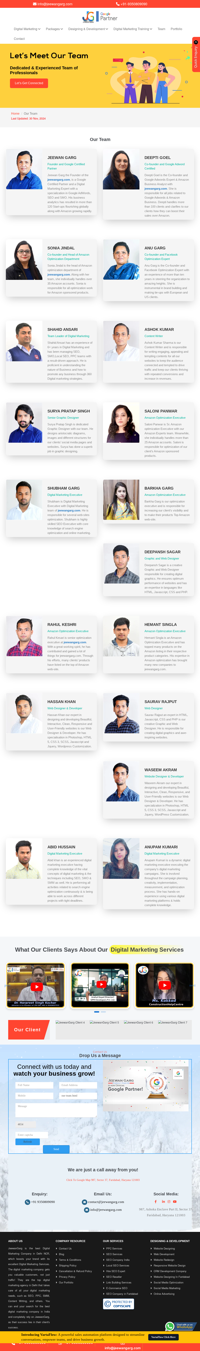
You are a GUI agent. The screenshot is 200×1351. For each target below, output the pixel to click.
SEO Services (114, 1254)
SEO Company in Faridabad (122, 1294)
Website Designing (164, 1248)
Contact (19, 38)
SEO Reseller (114, 1277)
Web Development (164, 1254)
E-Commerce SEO (116, 1288)
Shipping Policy (68, 1265)
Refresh (27, 1141)
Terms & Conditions (70, 1260)
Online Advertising (164, 1294)
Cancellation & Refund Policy (75, 1271)
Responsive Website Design (170, 1265)
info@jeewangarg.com (55, 3)
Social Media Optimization (168, 1282)
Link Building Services (118, 1282)
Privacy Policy (67, 1277)
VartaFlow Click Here (163, 1337)
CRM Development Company (170, 1271)
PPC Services (114, 1248)
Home (15, 113)
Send (56, 1149)
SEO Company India (117, 1260)
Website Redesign (164, 1260)
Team (161, 29)
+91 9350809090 (42, 1202)
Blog (61, 1254)
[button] (192, 985)
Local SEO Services (117, 1265)
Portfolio (176, 29)
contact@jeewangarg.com (106, 1202)
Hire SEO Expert (115, 1271)
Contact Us (65, 1248)
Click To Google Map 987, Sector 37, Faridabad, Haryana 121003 (103, 1180)
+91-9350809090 (133, 3)
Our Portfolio (66, 1282)
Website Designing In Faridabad (172, 1277)
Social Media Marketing (167, 1288)
